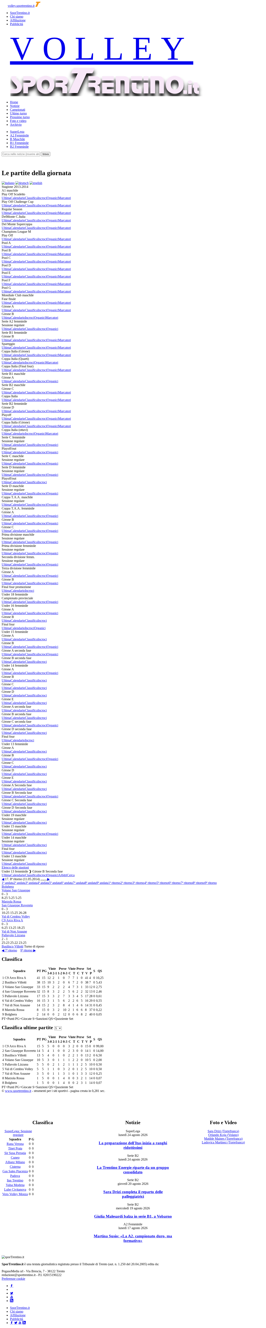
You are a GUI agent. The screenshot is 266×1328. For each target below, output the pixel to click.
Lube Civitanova (15, 1189)
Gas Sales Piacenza (15, 1171)
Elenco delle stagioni (15, 867)
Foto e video (18, 121)
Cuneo (15, 1157)
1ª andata (8, 883)
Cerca (71, 875)
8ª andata (90, 883)
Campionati (17, 109)
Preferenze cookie (13, 1278)
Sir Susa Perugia (15, 1153)
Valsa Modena (15, 1185)
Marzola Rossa (11, 901)
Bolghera (8, 886)
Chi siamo (16, 16)
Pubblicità (16, 24)
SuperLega (17, 131)
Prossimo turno (20, 117)
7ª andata (79, 883)
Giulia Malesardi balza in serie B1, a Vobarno (133, 1216)
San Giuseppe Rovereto (17, 905)
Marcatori (64, 198)
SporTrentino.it (20, 13)
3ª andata (31, 883)
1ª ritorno (114, 883)
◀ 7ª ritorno (9, 950)
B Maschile (17, 139)
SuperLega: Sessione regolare (18, 1133)
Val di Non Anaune (14, 931)
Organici (52, 198)
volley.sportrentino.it (21, 5)
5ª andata (55, 883)
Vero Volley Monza (15, 1194)
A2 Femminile (19, 135)
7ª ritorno (187, 883)
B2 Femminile (19, 146)
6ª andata (67, 883)
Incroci (42, 198)
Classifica (31, 198)
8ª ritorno (199, 883)
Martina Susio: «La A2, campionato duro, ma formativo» (133, 1238)
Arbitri (62, 875)
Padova (15, 1176)
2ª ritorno (126, 883)
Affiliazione (18, 20)
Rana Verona (15, 1144)
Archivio (16, 124)
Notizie (15, 106)
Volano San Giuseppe (16, 890)
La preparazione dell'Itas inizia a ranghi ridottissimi (133, 1145)
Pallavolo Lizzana (13, 935)
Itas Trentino (15, 1180)
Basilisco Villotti (12, 946)
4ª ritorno (150, 883)
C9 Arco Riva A (12, 920)
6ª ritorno (175, 883)
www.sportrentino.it (18, 1091)
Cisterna (15, 1166)
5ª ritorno (162, 883)
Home (14, 102)
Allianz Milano (15, 1162)
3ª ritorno (138, 883)
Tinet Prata (15, 1148)
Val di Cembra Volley (16, 916)
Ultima (6, 198)
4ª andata (43, 883)
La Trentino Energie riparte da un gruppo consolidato (133, 1169)
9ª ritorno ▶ (28, 950)
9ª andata (102, 883)
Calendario (18, 198)
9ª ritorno (211, 883)
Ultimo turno (18, 113)
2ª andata (19, 883)
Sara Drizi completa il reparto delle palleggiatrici (133, 1194)
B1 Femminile (19, 143)
